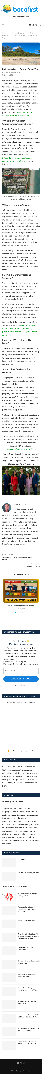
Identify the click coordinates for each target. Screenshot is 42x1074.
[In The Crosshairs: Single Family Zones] (9, 897)
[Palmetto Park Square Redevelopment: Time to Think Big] (9, 910)
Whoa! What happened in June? (14, 886)
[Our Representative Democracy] (9, 950)
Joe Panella (15, 72)
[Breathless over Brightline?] (9, 876)
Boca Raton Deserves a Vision (21, 605)
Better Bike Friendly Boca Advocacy (21, 664)
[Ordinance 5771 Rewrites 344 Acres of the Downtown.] (9, 1045)
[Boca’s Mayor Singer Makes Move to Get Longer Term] (9, 991)
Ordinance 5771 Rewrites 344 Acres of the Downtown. (29, 1043)
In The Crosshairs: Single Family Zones (27, 895)
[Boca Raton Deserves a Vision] (21, 591)
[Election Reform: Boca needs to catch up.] (9, 964)
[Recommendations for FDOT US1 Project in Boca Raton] (9, 1018)
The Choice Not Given (26, 921)
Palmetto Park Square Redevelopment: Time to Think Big (27, 909)
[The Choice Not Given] (9, 924)
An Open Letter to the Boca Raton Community (28, 1029)
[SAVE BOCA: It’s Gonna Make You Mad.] (9, 977)
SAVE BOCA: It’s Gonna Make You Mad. (27, 975)
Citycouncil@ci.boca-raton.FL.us (21, 449)
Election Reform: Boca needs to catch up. (29, 962)
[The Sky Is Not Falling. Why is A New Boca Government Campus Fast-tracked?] (9, 937)
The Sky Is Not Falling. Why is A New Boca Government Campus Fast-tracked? (28, 936)
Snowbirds (22, 859)
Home (4, 33)
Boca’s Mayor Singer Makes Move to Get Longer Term (28, 989)
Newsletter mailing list (15, 661)
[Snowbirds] (9, 862)
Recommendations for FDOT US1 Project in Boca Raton (29, 1016)
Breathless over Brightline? (28, 873)
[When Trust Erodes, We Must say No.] (9, 1004)
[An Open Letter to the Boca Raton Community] (9, 1031)
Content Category (18, 33)
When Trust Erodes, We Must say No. (27, 1002)
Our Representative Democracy (25, 948)
